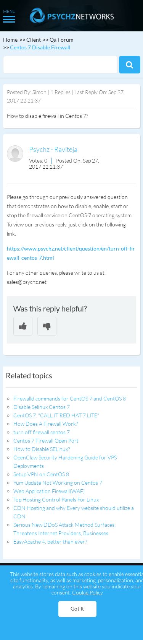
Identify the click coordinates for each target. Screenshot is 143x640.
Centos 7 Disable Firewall (40, 47)
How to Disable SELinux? (41, 449)
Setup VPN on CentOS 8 (41, 474)
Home (10, 39)
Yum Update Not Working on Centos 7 (57, 482)
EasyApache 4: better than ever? (50, 541)
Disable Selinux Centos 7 (41, 407)
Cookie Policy (87, 592)
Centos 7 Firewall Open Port (46, 440)
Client (33, 39)
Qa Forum (62, 39)
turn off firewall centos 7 (41, 432)
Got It (77, 608)
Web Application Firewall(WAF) (49, 491)
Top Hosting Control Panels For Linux (56, 499)
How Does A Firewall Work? (45, 423)
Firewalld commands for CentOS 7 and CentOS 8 (69, 398)
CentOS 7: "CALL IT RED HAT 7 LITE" (56, 415)
